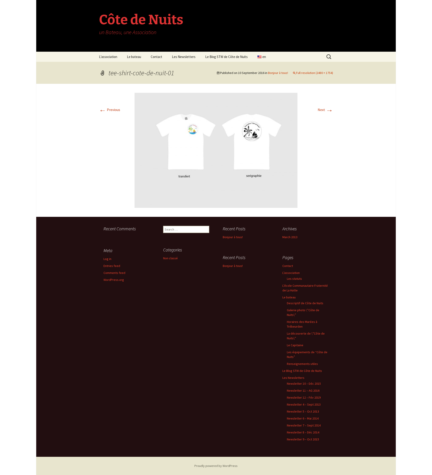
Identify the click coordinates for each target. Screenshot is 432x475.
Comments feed (114, 273)
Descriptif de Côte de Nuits (305, 303)
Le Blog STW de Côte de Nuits (226, 57)
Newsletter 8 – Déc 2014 (303, 432)
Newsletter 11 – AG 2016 (303, 390)
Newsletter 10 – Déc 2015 (304, 384)
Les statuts (294, 279)
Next (325, 109)
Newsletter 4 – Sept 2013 (304, 404)
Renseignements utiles (302, 364)
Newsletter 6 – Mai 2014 (303, 418)
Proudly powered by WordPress (216, 466)
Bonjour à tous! (278, 73)
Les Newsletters (184, 57)
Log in (107, 259)
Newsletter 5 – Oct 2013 (303, 411)
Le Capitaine (295, 345)
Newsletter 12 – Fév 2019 (304, 397)
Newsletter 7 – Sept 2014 (304, 425)
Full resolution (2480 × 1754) (314, 73)
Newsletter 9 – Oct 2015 (303, 439)
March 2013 (289, 237)
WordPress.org (114, 280)
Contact (156, 57)
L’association (108, 57)
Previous (109, 109)
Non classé (170, 258)
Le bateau (134, 57)
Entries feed (112, 266)
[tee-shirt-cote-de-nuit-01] (216, 150)
